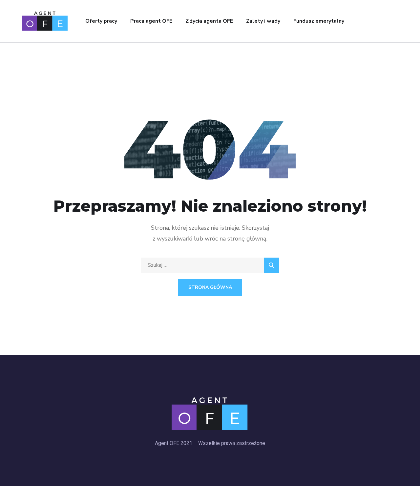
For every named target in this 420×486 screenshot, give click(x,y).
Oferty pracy (101, 21)
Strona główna (210, 287)
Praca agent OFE (151, 21)
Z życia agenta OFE (209, 21)
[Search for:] (210, 265)
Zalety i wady (263, 21)
